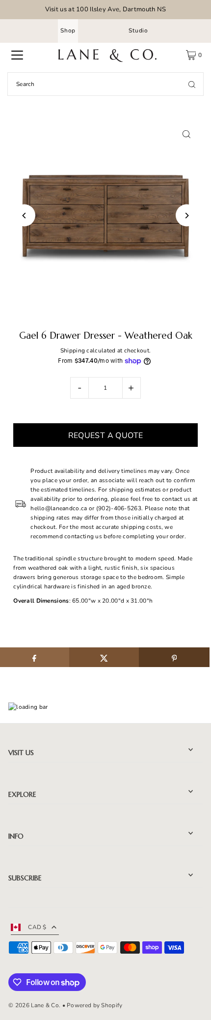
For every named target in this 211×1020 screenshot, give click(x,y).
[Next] (187, 215)
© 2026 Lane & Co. (34, 1005)
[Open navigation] (17, 55)
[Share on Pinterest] (174, 657)
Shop (68, 30)
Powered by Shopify (94, 1005)
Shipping (72, 350)
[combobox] (105, 84)
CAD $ (37, 927)
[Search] (192, 84)
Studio (138, 30)
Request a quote (105, 435)
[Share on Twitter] (104, 657)
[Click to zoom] (187, 134)
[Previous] (24, 215)
